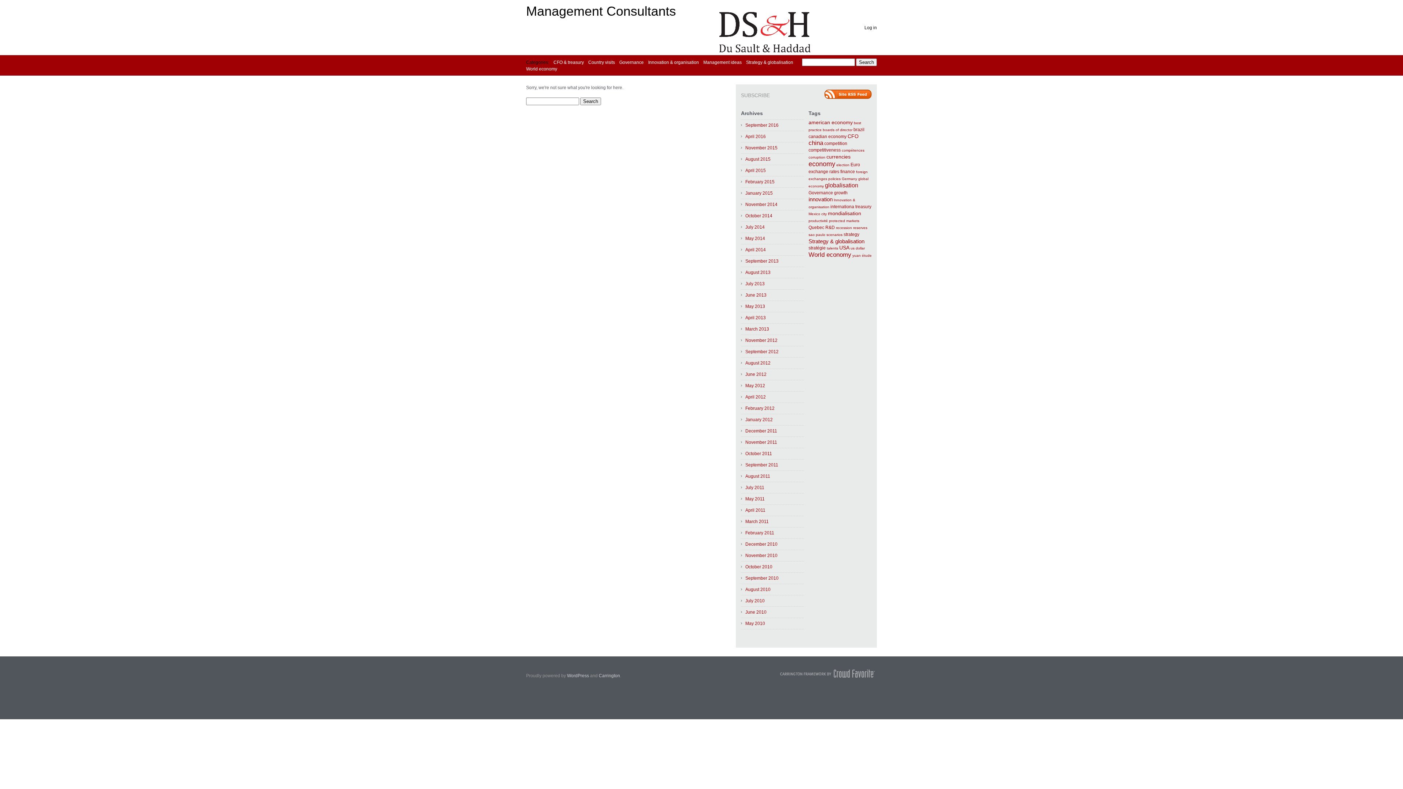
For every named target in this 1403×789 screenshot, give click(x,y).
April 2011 (755, 510)
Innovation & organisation (673, 62)
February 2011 (759, 532)
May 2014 (755, 238)
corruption (817, 157)
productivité (818, 221)
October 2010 (758, 566)
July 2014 (755, 227)
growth (841, 192)
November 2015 (761, 147)
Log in (870, 27)
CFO (853, 136)
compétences (853, 150)
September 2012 (762, 351)
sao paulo (817, 235)
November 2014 (761, 204)
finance (847, 171)
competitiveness (825, 150)
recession (844, 228)
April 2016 (755, 136)
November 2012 (761, 340)
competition (835, 143)
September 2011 (761, 465)
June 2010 (756, 612)
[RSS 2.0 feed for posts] (848, 94)
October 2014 (758, 215)
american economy (831, 122)
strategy (851, 234)
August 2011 (757, 476)
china (816, 143)
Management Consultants (601, 11)
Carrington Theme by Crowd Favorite (827, 673)
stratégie (817, 248)
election (842, 165)
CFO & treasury (569, 62)
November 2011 (761, 442)
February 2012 (760, 408)
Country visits (601, 62)
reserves (860, 228)
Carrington (609, 675)
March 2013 (757, 329)
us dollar (858, 248)
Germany (849, 179)
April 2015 (755, 170)
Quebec (816, 227)
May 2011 (755, 499)
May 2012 (755, 385)
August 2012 (758, 363)
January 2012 (759, 419)
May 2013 (755, 306)
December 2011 (761, 431)
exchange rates (824, 171)
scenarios (834, 235)
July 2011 (754, 487)
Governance (631, 62)
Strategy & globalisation (769, 62)
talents (832, 248)
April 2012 (755, 397)
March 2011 (757, 521)
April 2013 (755, 317)
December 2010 (761, 544)
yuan (856, 256)
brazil (858, 129)
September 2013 (762, 261)
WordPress (578, 675)
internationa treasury (850, 206)
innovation (821, 199)
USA (844, 248)
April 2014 (755, 249)
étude (867, 256)
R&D (830, 227)
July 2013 (755, 283)
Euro (855, 164)
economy (822, 164)
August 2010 (758, 589)
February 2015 (760, 181)
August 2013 (758, 272)
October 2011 (758, 453)
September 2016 (762, 125)
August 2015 (758, 159)
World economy (541, 69)
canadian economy (828, 136)
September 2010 (762, 578)
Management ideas (722, 62)
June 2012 (756, 374)
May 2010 (755, 623)
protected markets (844, 221)
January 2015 (759, 193)
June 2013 (756, 295)
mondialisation (844, 213)
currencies (838, 157)
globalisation (841, 185)
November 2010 (761, 555)
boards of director (837, 130)
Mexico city (818, 214)
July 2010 (755, 600)
